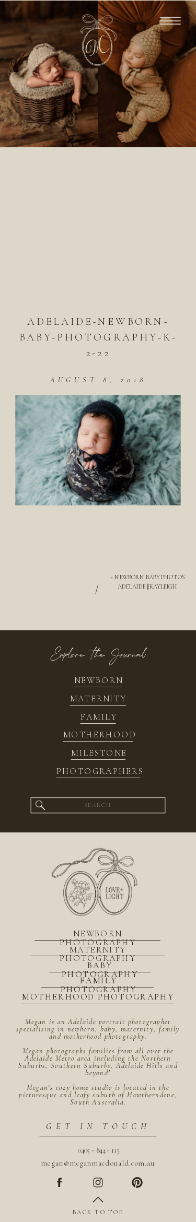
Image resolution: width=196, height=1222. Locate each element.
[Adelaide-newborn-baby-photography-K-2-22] (97, 238)
